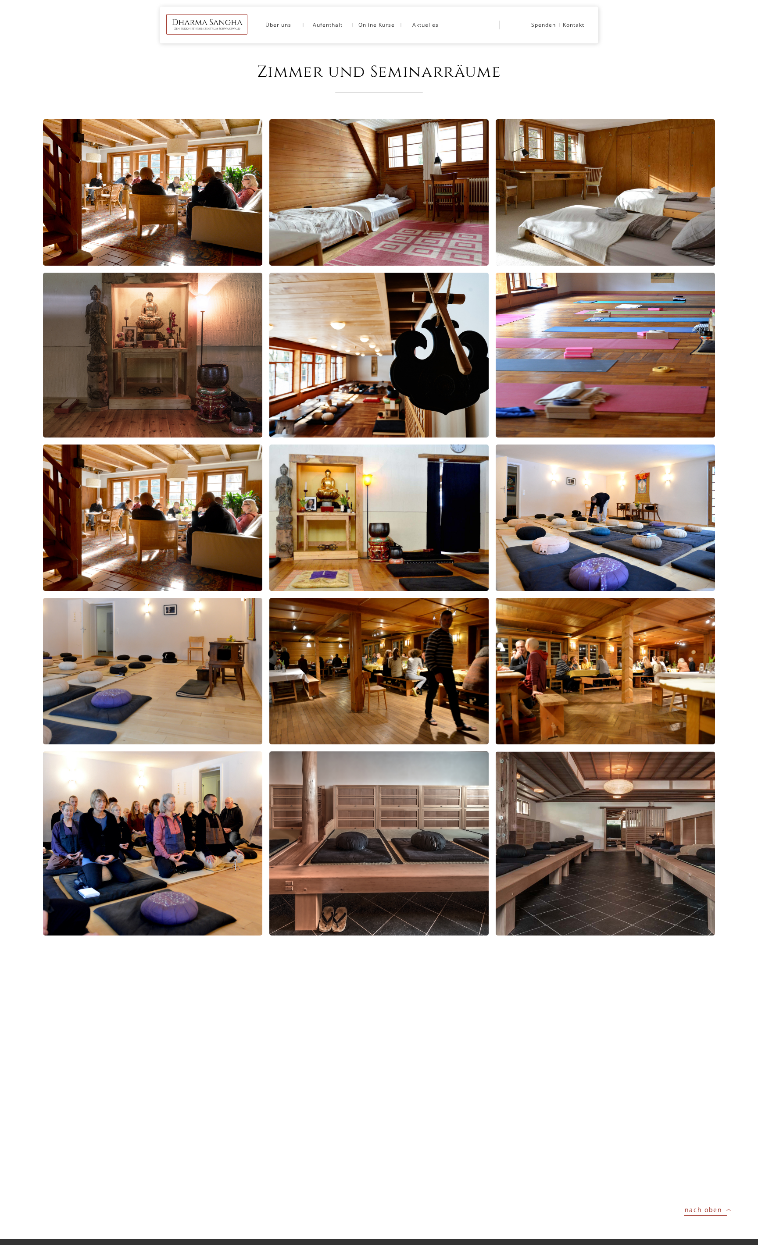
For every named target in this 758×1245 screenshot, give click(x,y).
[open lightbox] (152, 192)
